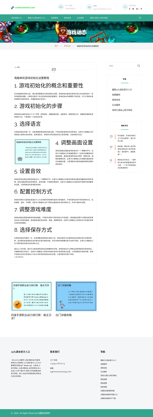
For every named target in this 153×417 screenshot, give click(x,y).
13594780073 (70, 9)
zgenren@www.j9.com (102, 9)
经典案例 (54, 18)
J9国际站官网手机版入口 (109, 394)
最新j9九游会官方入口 (36, 18)
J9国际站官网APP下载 (108, 398)
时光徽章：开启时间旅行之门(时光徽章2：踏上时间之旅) (127, 138)
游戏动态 (67, 18)
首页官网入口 (17, 18)
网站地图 (104, 379)
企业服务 (80, 18)
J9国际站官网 (44, 413)
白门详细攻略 (64, 315)
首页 (56, 46)
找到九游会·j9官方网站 (99, 18)
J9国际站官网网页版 (107, 391)
